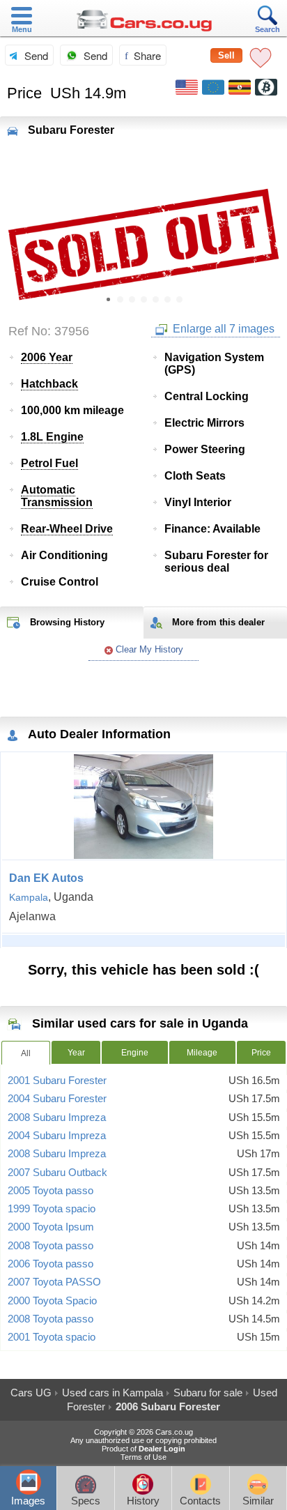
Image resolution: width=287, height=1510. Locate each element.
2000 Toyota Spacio (52, 1300)
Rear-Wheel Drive (67, 529)
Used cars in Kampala (112, 1392)
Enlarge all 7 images (222, 329)
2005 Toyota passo (50, 1190)
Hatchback (49, 384)
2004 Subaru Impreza (57, 1135)
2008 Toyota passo (50, 1245)
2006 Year (46, 357)
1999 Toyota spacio (51, 1208)
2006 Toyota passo (50, 1263)
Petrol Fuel (49, 463)
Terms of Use (143, 1457)
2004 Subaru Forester (57, 1098)
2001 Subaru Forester (57, 1080)
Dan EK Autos (46, 878)
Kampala (28, 897)
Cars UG (31, 1392)
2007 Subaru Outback (57, 1172)
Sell (226, 55)
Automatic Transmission (57, 496)
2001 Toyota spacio (51, 1337)
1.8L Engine (52, 437)
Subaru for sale (207, 1392)
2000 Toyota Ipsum (51, 1227)
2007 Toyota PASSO (54, 1282)
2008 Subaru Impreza (57, 1117)
